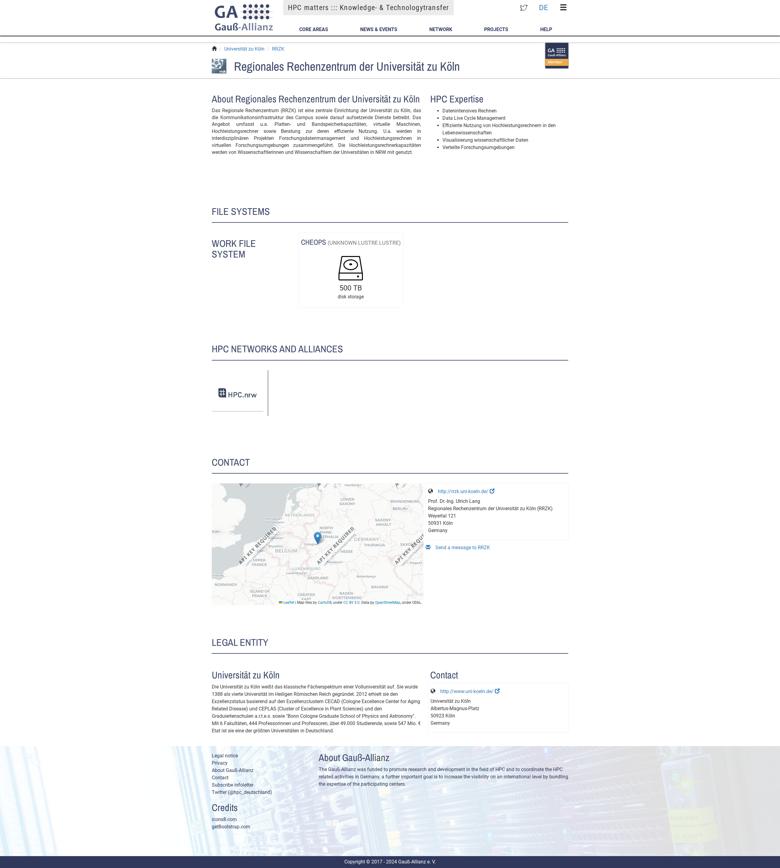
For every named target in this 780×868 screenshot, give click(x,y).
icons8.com (224, 819)
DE (543, 7)
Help (546, 29)
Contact (220, 778)
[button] (317, 538)
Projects (496, 29)
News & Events (378, 29)
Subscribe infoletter (233, 785)
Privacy (220, 763)
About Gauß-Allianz (233, 770)
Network (440, 29)
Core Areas (313, 29)
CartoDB (325, 602)
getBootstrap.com (231, 827)
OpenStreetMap (387, 602)
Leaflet (288, 602)
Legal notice (225, 756)
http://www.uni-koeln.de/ (467, 691)
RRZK (278, 49)
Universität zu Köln (244, 49)
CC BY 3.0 (351, 602)
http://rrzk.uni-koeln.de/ (464, 491)
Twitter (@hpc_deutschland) (242, 792)
